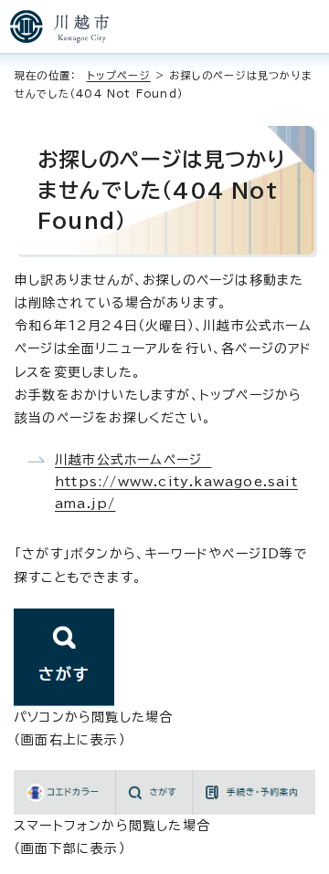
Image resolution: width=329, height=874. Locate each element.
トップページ (119, 75)
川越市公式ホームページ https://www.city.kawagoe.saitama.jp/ (176, 481)
